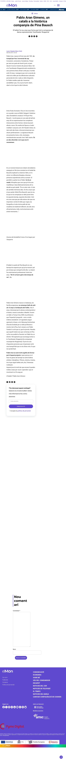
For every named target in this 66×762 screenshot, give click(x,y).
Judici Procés (18, 1)
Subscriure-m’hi (21, 406)
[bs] (25, 708)
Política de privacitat (8, 684)
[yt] (17, 708)
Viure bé (36, 678)
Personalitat (36, 1)
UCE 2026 (8, 1)
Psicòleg (31, 1)
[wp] (20, 708)
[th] (23, 708)
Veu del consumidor (41, 680)
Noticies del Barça (41, 694)
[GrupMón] (33, 745)
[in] (14, 708)
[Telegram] (12, 708)
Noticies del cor (40, 686)
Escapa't (36, 683)
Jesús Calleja (25, 1)
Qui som (4, 677)
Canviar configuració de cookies (47, 697)
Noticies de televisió (41, 689)
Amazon (61, 1)
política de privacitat (24, 411)
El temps (36, 691)
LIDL (51, 1)
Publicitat (5, 680)
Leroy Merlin (55, 1)
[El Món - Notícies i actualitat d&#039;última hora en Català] (8, 7)
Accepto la (20, 411)
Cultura (36, 13)
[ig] (9, 708)
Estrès (41, 1)
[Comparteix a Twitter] (29, 36)
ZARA (45, 1)
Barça (12, 1)
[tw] (6, 708)
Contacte (5, 682)
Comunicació (38, 672)
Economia (37, 675)
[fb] (3, 708)
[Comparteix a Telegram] (36, 36)
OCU (48, 1)
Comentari (16, 610)
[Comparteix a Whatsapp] (34, 36)
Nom (14, 649)
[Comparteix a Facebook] (32, 36)
